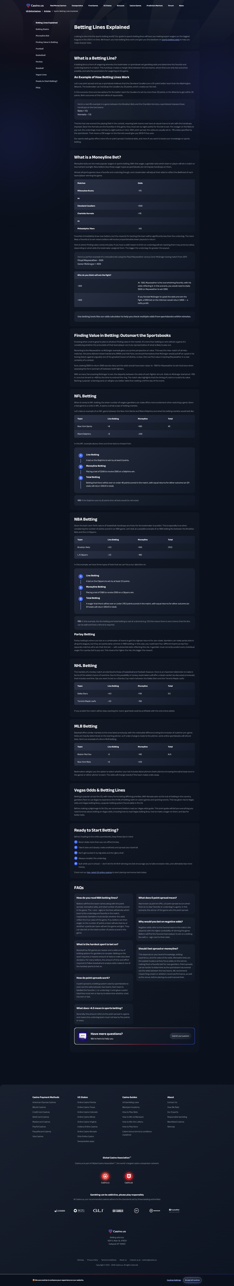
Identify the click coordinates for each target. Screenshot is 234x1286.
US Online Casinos (33, 11)
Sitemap (171, 1126)
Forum (171, 5)
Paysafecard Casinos (41, 1131)
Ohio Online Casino (85, 1136)
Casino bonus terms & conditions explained (137, 1133)
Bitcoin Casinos (39, 1107)
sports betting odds (170, 40)
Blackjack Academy (131, 1107)
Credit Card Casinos (41, 1112)
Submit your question (180, 1036)
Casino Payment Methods (45, 1097)
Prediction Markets (155, 5)
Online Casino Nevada (87, 1131)
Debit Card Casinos (40, 1117)
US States (82, 1097)
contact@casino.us (149, 1260)
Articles (47, 11)
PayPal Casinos (39, 1126)
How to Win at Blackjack (133, 1117)
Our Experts (172, 1112)
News (181, 5)
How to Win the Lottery (132, 1121)
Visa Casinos (37, 1136)
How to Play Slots (130, 1112)
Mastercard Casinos (41, 1121)
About (170, 1097)
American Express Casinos (44, 1102)
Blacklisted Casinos (175, 1121)
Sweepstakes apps (85, 1141)
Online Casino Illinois (86, 1117)
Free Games (93, 5)
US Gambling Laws (130, 1102)
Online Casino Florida (86, 1102)
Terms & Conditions (108, 1260)
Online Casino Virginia (86, 1121)
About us (123, 1260)
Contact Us (172, 1102)
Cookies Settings (174, 1280)
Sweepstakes (77, 5)
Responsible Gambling (177, 1117)
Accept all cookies (192, 1280)
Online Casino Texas (86, 1107)
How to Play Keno (130, 1126)
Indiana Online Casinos (87, 1126)
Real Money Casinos (58, 5)
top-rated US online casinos (99, 872)
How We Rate (173, 1107)
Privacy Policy (92, 1260)
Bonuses (120, 5)
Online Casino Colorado (87, 1112)
